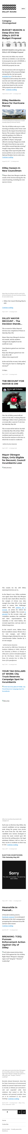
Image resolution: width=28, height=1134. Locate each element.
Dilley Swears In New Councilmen (11, 169)
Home (4, 1120)
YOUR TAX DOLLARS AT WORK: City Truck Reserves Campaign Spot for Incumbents (13, 676)
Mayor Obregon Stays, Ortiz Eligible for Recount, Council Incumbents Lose (13, 458)
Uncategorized (17, 93)
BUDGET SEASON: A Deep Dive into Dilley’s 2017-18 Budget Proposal (13, 34)
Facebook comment (8, 917)
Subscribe (5, 1124)
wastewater (8, 1104)
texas (3, 1104)
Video (10, 900)
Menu (23, 8)
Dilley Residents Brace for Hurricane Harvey (13, 103)
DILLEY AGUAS (9, 12)
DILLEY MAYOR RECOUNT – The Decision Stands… (12, 321)
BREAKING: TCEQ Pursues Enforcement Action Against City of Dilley (13, 942)
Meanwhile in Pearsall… (9, 908)
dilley (20, 1102)
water (13, 1104)
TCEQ (23, 1102)
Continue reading (11, 89)
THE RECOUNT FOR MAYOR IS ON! (13, 382)
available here (7, 76)
